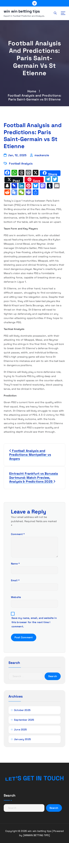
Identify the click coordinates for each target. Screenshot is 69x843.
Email (15, 580)
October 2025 (22, 710)
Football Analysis (20, 163)
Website (16, 597)
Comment (18, 534)
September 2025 (24, 719)
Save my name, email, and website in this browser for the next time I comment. (34, 622)
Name (15, 563)
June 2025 (20, 729)
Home (31, 91)
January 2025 (22, 739)
